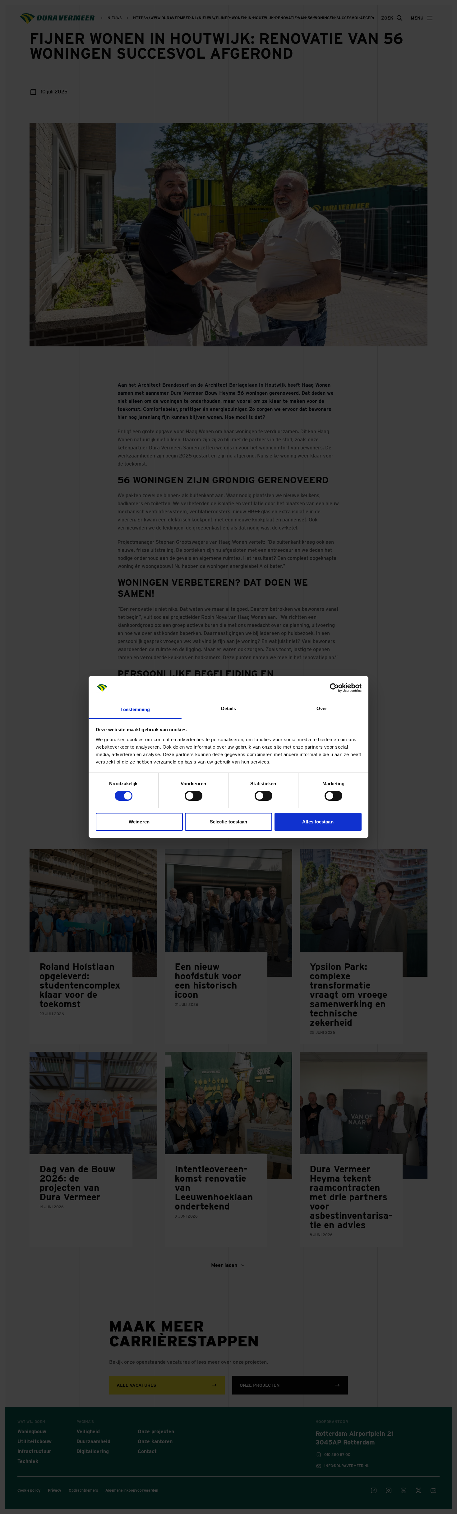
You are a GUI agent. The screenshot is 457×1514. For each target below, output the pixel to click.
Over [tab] (321, 708)
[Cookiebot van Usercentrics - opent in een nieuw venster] (334, 687)
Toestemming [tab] (135, 709)
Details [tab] (228, 708)
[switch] (193, 796)
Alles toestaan (317, 821)
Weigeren (139, 821)
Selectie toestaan (228, 821)
